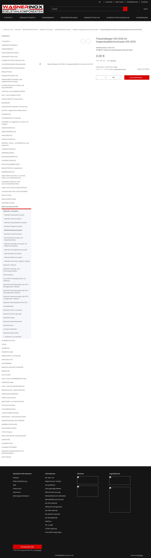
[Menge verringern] (98, 77)
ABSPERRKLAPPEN (8, 153)
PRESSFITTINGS (7, 72)
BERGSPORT (6, 371)
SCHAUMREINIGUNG (9, 409)
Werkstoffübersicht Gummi (54, 499)
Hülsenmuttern (8, 325)
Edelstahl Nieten (9, 318)
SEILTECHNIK (6, 375)
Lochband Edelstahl (10, 329)
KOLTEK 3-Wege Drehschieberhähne (14, 110)
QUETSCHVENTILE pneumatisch (12, 99)
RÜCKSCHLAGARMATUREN (11, 164)
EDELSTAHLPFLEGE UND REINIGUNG (14, 436)
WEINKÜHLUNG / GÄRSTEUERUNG (13, 390)
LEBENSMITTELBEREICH (10, 45)
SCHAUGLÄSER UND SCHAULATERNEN (15, 191)
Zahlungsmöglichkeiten (53, 489)
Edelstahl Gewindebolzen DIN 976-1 (15, 302)
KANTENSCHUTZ (7, 360)
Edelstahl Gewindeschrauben (14, 215)
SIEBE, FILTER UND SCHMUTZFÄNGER (14, 188)
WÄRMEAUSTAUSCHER (9, 424)
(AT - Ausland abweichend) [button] (118, 69)
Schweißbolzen (8, 306)
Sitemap (16, 478)
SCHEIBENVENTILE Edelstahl (11, 118)
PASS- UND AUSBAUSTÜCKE (11, 95)
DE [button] (100, 2)
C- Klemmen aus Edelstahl (12, 337)
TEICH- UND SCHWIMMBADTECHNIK (14, 379)
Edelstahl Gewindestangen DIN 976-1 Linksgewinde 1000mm (16, 297)
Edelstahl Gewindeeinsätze (12, 321)
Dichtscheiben (8, 275)
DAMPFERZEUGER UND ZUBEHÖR (13, 420)
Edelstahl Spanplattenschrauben (15, 223)
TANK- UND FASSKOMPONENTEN (13, 386)
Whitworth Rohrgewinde (53, 507)
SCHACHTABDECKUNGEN (10, 413)
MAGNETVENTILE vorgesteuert (12, 168)
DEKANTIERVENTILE (8, 128)
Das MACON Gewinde (52, 514)
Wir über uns (49, 478)
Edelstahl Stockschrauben (13, 234)
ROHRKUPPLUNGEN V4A (10, 76)
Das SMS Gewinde (51, 510)
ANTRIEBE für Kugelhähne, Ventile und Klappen (15, 123)
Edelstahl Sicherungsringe (12, 314)
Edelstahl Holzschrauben (12, 219)
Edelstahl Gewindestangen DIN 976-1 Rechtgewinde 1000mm (16, 286)
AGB (14, 485)
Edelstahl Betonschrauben (13, 257)
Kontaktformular (132, 2)
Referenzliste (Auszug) (52, 492)
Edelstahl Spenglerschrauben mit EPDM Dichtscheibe (15, 245)
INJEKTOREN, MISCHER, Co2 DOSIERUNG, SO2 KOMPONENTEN (14, 177)
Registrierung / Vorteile (53, 481)
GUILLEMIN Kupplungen (53, 532)
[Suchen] (125, 9)
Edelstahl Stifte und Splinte (12, 310)
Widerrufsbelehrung (20, 481)
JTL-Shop (140, 555)
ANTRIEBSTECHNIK (8, 203)
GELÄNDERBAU (7, 363)
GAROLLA (48, 521)
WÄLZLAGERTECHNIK (9, 199)
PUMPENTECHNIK (8, 382)
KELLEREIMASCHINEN (9, 428)
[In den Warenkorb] (41, 36)
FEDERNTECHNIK (7, 352)
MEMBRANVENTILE (8, 172)
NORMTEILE (6, 348)
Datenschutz (17, 489)
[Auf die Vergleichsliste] (83, 41)
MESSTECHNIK (7, 195)
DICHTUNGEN (6, 457)
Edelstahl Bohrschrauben (13, 253)
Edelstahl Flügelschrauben (13, 226)
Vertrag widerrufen (27, 547)
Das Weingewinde (51, 518)
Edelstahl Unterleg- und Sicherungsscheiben (11, 270)
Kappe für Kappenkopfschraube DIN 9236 (118, 50)
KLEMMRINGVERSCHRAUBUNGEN (13, 68)
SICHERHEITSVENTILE (9, 160)
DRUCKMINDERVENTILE (10, 157)
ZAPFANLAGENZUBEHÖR (10, 394)
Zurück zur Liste (8, 29)
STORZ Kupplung (51, 529)
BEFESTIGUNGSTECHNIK (10, 207)
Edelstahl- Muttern (9, 265)
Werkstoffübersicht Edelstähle (55, 496)
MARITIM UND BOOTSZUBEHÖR (12, 367)
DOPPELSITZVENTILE (8, 139)
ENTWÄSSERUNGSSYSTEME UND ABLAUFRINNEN (13, 86)
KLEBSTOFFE (6, 440)
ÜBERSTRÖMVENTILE (9, 132)
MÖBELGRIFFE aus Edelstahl (11, 356)
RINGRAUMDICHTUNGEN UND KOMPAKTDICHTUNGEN (12, 80)
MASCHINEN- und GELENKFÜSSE (13, 401)
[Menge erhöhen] (118, 77)
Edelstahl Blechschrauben (13, 230)
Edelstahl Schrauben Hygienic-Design (17, 261)
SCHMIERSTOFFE (7, 443)
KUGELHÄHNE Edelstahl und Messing (14, 107)
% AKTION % (6, 41)
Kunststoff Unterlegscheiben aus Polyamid (14, 280)
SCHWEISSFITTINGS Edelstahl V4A (13, 60)
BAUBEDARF (6, 103)
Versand (113, 61)
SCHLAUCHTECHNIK (8, 405)
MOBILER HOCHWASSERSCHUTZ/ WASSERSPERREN (13, 452)
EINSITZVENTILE (7, 135)
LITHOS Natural (7, 432)
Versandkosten (50, 485)
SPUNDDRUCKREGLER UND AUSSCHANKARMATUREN (11, 183)
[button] (133, 8)
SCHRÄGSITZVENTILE (9, 149)
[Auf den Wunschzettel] (88, 41)
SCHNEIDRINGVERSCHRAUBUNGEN (14, 64)
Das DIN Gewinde (51, 503)
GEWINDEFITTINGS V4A (9, 57)
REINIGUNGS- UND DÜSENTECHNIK (14, 417)
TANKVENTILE (6, 114)
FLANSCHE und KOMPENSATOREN (13, 91)
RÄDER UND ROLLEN (9, 398)
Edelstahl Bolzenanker (11, 333)
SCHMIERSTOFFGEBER (9, 447)
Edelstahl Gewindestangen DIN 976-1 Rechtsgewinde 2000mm (16, 292)
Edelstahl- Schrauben (10, 211)
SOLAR (4, 344)
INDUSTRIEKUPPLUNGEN (10, 53)
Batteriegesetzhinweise (21, 496)
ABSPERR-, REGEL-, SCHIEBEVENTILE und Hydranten (15, 144)
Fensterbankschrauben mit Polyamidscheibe (13, 239)
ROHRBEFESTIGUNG (8, 340)
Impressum (17, 492)
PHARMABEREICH (7, 49)
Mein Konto (119, 2)
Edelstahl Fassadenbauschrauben (15, 250)
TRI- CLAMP (49, 525)
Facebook (144, 2)
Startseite (109, 2)
